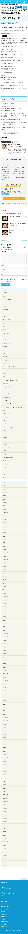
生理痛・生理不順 (7, 413)
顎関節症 (5, 437)
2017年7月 (5, 852)
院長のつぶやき (6, 319)
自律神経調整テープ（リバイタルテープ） (12, 407)
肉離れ (4, 326)
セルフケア (8, 33)
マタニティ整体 (6, 447)
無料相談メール (14, 198)
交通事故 (5, 306)
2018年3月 (5, 825)
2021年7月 (5, 690)
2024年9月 (5, 563)
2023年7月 (5, 610)
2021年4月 (5, 700)
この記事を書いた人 (6, 142)
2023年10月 (5, 600)
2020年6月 (5, 734)
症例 (4, 353)
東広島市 (18, 203)
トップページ (5, 901)
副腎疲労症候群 (6, 397)
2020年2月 (5, 747)
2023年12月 (5, 593)
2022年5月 (5, 657)
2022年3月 (5, 663)
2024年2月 (5, 586)
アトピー (5, 440)
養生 (4, 390)
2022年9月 (5, 643)
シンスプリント (6, 383)
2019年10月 (5, 761)
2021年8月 (5, 687)
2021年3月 (5, 704)
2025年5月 (5, 536)
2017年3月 (5, 865)
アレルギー (5, 400)
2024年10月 (5, 559)
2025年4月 (5, 539)
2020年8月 (5, 727)
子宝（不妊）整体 (7, 387)
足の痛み (5, 339)
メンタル (5, 471)
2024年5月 (5, 576)
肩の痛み (5, 434)
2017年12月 (5, 835)
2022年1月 (5, 670)
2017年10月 (5, 841)
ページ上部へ (23, 879)
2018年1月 (5, 831)
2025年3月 (5, 542)
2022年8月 (5, 647)
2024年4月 (5, 579)
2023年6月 (5, 613)
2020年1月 (5, 751)
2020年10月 (5, 720)
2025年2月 (5, 546)
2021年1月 (5, 710)
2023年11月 (5, 596)
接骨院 (7, 203)
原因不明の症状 (6, 343)
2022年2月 (5, 667)
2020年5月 (5, 737)
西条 (21, 203)
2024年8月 (5, 566)
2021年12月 (5, 673)
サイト (2, 274)
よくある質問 (5, 914)
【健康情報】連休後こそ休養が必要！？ (11, 213)
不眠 (4, 376)
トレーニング (6, 464)
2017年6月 (5, 855)
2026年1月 (5, 509)
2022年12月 (5, 633)
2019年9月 (5, 764)
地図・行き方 (5, 194)
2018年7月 (5, 811)
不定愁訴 (24, 203)
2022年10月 (5, 640)
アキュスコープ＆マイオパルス (10, 380)
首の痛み (5, 423)
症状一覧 (4, 916)
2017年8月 (5, 848)
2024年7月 (5, 569)
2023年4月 (5, 620)
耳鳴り (4, 316)
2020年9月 (5, 724)
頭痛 (9, 203)
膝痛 (4, 373)
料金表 (3, 919)
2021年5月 (5, 697)
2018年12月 (5, 794)
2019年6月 (5, 774)
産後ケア (5, 346)
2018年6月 (5, 815)
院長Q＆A (5, 363)
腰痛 (4, 474)
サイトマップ (5, 926)
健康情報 (4, 33)
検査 (4, 302)
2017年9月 (5, 845)
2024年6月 (5, 573)
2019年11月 (5, 758)
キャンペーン (6, 350)
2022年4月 (5, 660)
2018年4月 (5, 821)
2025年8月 (5, 526)
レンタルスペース (7, 403)
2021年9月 (5, 684)
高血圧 (4, 460)
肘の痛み (5, 477)
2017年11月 (5, 838)
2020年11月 (5, 717)
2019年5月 (5, 778)
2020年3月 (5, 744)
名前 (2, 265)
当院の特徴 (4, 904)
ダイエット (5, 454)
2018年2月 (5, 828)
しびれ (4, 444)
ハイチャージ (6, 393)
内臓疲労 (5, 292)
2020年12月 (5, 714)
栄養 (4, 410)
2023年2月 (5, 626)
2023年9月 (5, 603)
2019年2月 (5, 788)
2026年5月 (5, 495)
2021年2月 (5, 707)
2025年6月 (5, 532)
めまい (15, 203)
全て (4, 313)
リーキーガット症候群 (8, 457)
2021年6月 (5, 694)
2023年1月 (5, 630)
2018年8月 (5, 808)
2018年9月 (5, 804)
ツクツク (5, 336)
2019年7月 (5, 771)
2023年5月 (5, 616)
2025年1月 (5, 549)
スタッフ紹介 (5, 909)
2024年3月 (5, 583)
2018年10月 (5, 801)
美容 (4, 323)
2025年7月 (5, 529)
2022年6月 (5, 653)
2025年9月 (5, 522)
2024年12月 (5, 553)
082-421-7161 (16, 186)
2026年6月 (5, 492)
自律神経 (12, 203)
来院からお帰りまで (6, 906)
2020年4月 (5, 741)
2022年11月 (5, 637)
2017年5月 (5, 858)
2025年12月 (5, 512)
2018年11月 (5, 798)
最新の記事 (15, 142)
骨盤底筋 (5, 417)
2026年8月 (5, 485)
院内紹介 (4, 911)
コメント (3, 251)
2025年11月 (5, 516)
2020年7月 (5, 731)
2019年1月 (5, 791)
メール (3, 269)
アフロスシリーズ (7, 299)
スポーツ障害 (6, 333)
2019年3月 (5, 784)
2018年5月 (5, 818)
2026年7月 (5, 489)
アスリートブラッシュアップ (9, 366)
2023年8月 (5, 606)
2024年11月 (5, 556)
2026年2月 (5, 505)
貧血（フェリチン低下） (8, 427)
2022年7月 (5, 650)
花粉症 (4, 329)
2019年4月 (5, 781)
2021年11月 (5, 677)
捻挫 (4, 420)
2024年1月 (5, 589)
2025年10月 (5, 519)
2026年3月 (5, 502)
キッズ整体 (5, 360)
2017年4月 (5, 862)
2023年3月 (5, 623)
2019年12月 (5, 754)
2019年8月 (5, 768)
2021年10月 (5, 680)
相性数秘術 (5, 309)
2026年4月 (5, 499)
